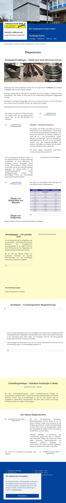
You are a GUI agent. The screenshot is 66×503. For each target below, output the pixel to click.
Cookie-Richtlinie (17, 489)
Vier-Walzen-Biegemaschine (40, 43)
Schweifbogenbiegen (29, 43)
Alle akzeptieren (22, 496)
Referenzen (41, 38)
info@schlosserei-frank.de (45, 475)
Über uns (49, 38)
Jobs (55, 38)
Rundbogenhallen (37, 36)
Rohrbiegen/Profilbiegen (8, 43)
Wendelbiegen (17, 43)
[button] (6, 73)
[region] (22, 486)
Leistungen (32, 38)
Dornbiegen (22, 43)
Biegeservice (34, 32)
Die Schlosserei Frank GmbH (42, 29)
